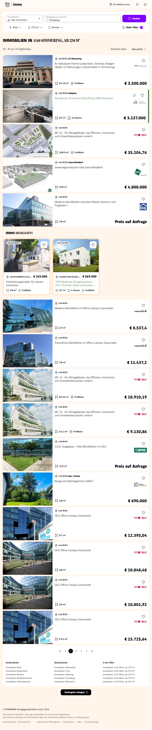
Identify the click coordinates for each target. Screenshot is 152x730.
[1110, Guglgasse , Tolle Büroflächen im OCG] (76, 454)
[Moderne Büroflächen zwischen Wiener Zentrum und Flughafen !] (76, 209)
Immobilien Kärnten (15, 674)
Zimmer (56, 27)
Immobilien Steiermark (64, 667)
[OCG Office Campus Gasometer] (76, 523)
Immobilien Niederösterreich (19, 678)
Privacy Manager (92, 722)
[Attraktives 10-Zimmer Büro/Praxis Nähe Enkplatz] (75, 106)
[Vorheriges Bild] (8, 71)
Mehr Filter (134, 27)
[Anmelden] (137, 4)
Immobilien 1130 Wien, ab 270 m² (119, 681)
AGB (79, 722)
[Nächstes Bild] (47, 71)
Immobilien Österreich (64, 681)
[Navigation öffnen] (145, 4)
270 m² (35, 27)
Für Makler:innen (121, 4)
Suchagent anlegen (75, 692)
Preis (15, 27)
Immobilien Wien (14, 667)
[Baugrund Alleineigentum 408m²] (76, 489)
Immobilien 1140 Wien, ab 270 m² (119, 667)
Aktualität (137, 49)
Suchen (136, 18)
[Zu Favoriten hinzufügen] (143, 60)
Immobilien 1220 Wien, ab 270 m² (119, 678)
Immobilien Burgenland (16, 671)
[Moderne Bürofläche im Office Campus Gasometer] (76, 316)
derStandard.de (9, 722)
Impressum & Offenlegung (48, 722)
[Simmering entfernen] (47, 20)
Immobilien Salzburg (63, 674)
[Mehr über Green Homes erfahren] (134, 95)
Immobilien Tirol (62, 671)
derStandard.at (24, 722)
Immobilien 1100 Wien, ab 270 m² (119, 671)
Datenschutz (68, 722)
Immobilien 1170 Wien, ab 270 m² (119, 674)
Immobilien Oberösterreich (18, 681)
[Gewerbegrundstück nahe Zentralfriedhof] (76, 175)
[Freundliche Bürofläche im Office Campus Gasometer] (76, 350)
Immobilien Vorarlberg (64, 678)
